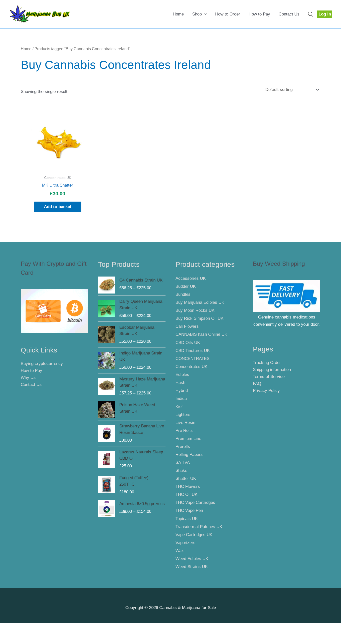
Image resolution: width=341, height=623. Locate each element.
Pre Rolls (184, 430)
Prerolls (182, 446)
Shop (197, 14)
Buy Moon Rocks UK (194, 310)
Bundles (182, 294)
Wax (179, 550)
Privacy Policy (266, 390)
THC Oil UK (186, 494)
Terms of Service (269, 376)
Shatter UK (185, 478)
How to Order (227, 14)
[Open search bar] (310, 14)
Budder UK (185, 286)
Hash (180, 382)
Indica (181, 398)
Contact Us (289, 14)
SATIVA (182, 462)
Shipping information (272, 369)
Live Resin (185, 422)
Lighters (182, 414)
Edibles (182, 374)
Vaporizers (185, 542)
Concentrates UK (191, 366)
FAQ (257, 383)
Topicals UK (186, 518)
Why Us (28, 377)
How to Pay (259, 14)
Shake (181, 470)
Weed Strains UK (191, 566)
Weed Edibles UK (191, 558)
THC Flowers (187, 486)
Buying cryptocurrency (42, 363)
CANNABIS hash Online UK (201, 334)
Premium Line (188, 438)
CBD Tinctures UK (192, 350)
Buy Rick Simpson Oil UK (199, 318)
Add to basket (57, 206)
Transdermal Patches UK (198, 526)
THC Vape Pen (189, 510)
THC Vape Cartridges (195, 502)
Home (178, 14)
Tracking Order (267, 362)
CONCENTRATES (192, 358)
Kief (179, 406)
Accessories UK (190, 278)
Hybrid (181, 390)
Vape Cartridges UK (193, 534)
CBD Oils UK (187, 342)
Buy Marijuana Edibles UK (199, 302)
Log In (325, 14)
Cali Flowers (187, 326)
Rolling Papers (189, 454)
